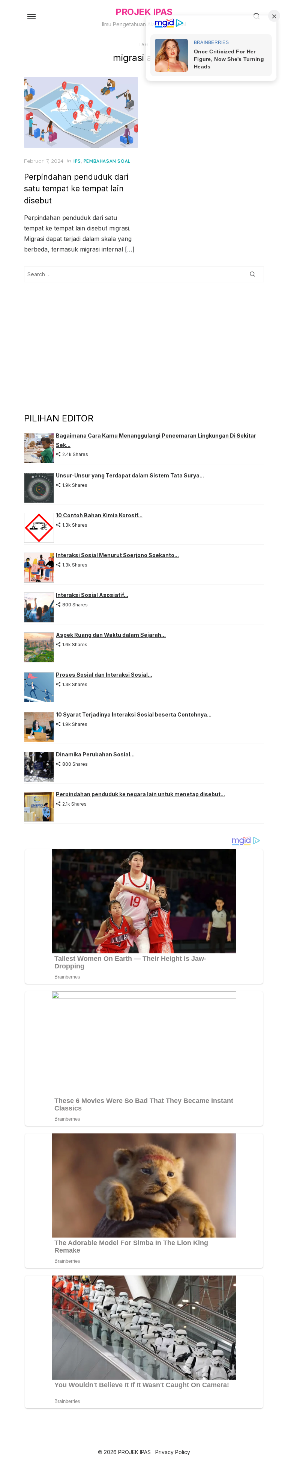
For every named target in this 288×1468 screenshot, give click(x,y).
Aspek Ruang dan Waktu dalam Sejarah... (111, 635)
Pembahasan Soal (107, 161)
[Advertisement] (144, 347)
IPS (77, 161)
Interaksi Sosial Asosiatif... (92, 595)
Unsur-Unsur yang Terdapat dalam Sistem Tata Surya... (130, 475)
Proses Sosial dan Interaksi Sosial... (104, 674)
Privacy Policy (172, 1452)
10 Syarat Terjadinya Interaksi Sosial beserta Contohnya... (134, 714)
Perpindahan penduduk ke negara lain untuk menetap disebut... (140, 794)
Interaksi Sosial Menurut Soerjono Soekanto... (117, 555)
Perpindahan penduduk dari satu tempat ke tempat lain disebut (76, 188)
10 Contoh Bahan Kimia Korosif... (99, 515)
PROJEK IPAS (144, 11)
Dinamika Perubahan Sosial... (95, 754)
